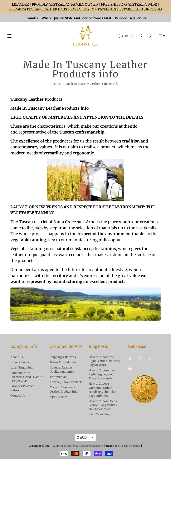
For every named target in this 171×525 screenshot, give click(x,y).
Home (57, 84)
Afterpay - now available (66, 382)
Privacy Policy (20, 362)
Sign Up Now (58, 397)
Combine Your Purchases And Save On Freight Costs (26, 377)
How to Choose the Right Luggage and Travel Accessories (101, 374)
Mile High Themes (129, 445)
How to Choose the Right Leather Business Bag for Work (104, 361)
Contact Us (17, 395)
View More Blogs (100, 414)
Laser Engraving (21, 367)
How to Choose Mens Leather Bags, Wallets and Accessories (103, 405)
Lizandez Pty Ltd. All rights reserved (81, 445)
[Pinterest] (139, 358)
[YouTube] (130, 368)
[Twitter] (130, 358)
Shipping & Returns (63, 357)
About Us (16, 357)
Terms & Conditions (63, 362)
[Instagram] (148, 358)
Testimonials (58, 377)
